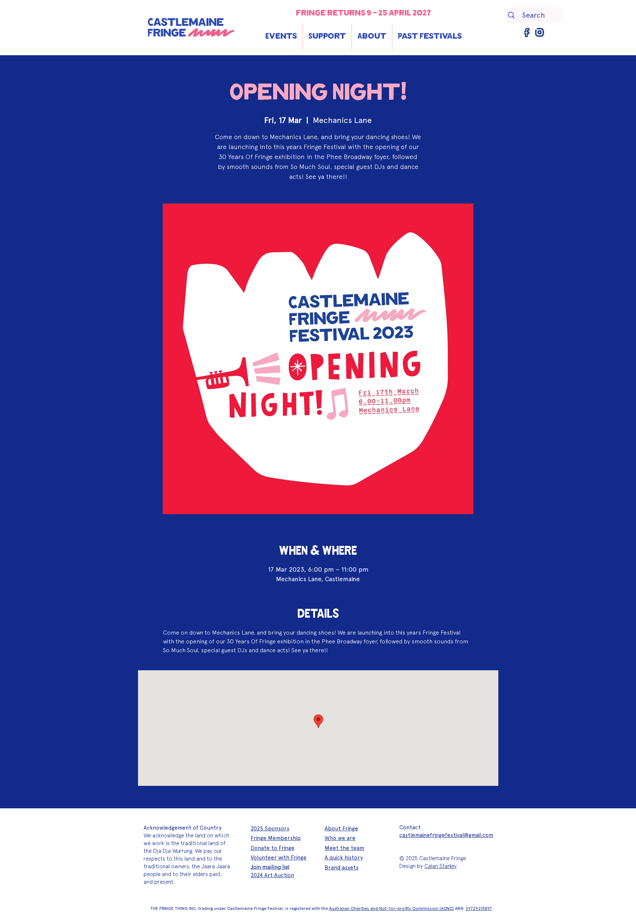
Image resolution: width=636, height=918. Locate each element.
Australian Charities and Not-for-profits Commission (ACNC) (391, 908)
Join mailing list (270, 866)
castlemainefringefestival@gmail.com (446, 835)
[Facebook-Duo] (527, 33)
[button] (281, 36)
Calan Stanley (440, 866)
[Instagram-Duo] (540, 33)
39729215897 (479, 908)
